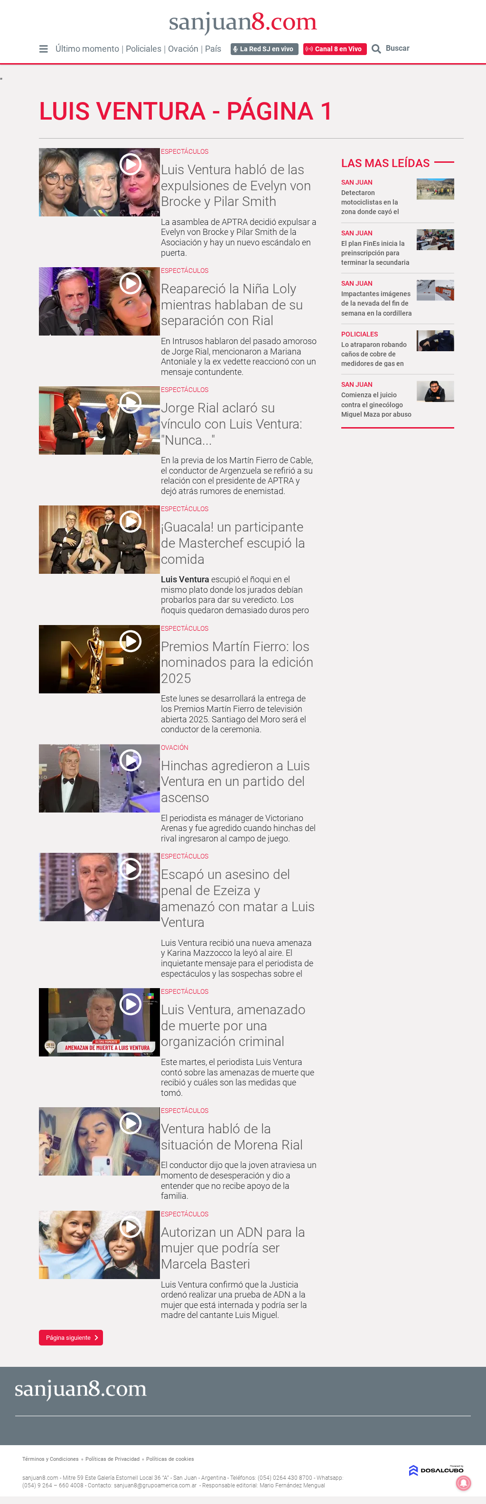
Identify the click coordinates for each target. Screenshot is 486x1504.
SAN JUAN (357, 182)
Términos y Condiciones (50, 1459)
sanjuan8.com (40, 1478)
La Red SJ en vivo (266, 49)
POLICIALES (359, 334)
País (213, 49)
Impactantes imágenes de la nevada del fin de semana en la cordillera (376, 303)
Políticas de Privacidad (112, 1459)
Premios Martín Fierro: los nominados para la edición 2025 (237, 662)
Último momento (87, 49)
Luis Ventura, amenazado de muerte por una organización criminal (233, 1025)
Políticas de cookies (170, 1459)
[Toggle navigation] (44, 49)
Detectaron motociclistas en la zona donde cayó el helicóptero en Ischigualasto (370, 212)
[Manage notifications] (463, 1483)
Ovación (183, 49)
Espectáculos (184, 151)
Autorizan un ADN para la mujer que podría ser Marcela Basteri (233, 1248)
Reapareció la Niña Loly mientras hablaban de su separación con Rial (232, 304)
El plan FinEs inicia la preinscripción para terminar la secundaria (375, 253)
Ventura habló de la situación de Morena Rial (232, 1137)
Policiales (143, 49)
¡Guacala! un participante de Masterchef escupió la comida (233, 543)
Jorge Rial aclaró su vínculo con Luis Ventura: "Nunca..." (231, 424)
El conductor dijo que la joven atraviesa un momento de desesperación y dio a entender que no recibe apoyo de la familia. (239, 1180)
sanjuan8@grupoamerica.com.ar (155, 1485)
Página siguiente (68, 1337)
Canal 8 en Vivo (338, 49)
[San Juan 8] (81, 1399)
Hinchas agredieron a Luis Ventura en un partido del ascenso (235, 781)
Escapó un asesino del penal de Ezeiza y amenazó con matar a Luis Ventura (238, 898)
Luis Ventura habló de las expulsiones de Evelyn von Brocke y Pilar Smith (236, 185)
